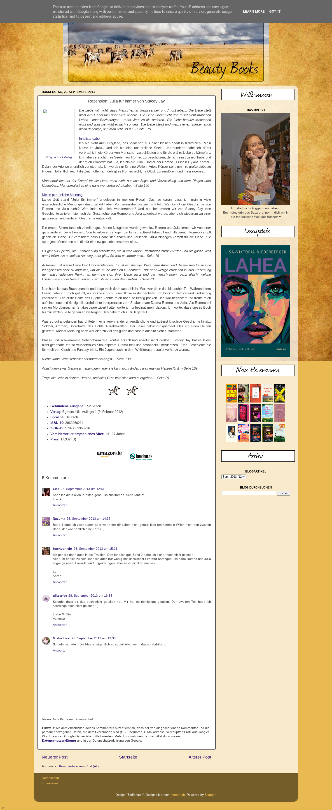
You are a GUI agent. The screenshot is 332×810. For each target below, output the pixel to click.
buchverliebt (62, 548)
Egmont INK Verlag (60, 157)
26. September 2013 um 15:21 (95, 548)
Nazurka (59, 518)
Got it (275, 11)
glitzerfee (60, 595)
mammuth (178, 794)
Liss (56, 489)
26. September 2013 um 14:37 (88, 518)
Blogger (210, 794)
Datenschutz (51, 778)
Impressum (50, 783)
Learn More (254, 11)
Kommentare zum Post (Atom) (81, 766)
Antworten (60, 505)
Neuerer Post (55, 757)
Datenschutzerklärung (59, 740)
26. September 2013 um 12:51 (83, 489)
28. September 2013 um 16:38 (90, 595)
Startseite (128, 757)
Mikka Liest (61, 638)
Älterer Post (200, 757)
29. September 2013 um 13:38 (94, 638)
